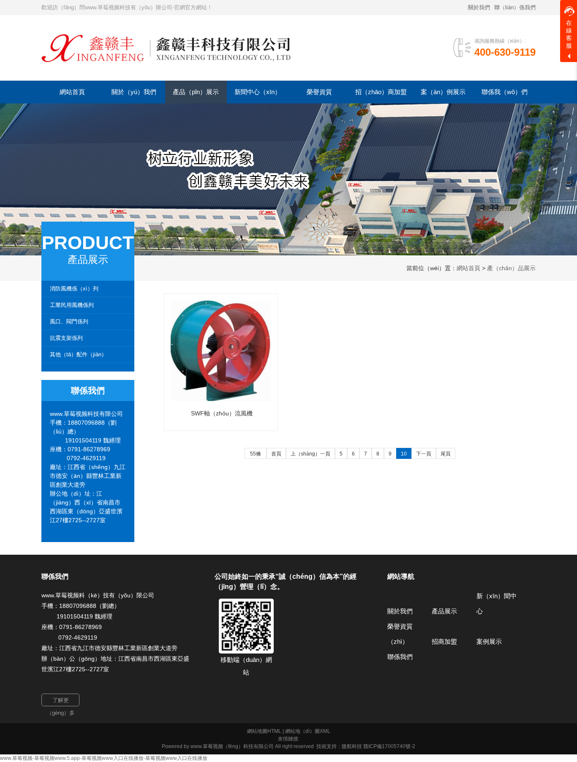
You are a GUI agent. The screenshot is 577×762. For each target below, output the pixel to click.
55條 (255, 454)
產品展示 (444, 611)
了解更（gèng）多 (60, 701)
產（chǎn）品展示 (511, 268)
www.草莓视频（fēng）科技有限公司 (232, 746)
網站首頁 (468, 268)
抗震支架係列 (66, 338)
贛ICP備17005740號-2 (389, 746)
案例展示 (489, 641)
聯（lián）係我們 (515, 7)
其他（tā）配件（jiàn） (78, 354)
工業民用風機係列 (72, 305)
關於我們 (479, 7)
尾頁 (446, 454)
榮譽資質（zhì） (400, 634)
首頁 (276, 454)
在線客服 (569, 34)
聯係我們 (400, 656)
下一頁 (423, 454)
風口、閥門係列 (69, 321)
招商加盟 (444, 641)
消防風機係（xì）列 (74, 288)
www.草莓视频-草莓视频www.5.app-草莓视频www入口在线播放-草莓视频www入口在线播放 (103, 758)
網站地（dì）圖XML (307, 731)
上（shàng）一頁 (310, 454)
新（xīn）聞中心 (496, 603)
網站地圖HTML (264, 731)
